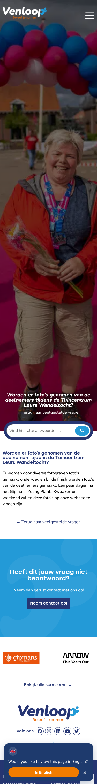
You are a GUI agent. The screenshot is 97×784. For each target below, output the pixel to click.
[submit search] (82, 431)
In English (44, 772)
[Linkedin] (58, 731)
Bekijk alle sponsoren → (48, 685)
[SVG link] (89, 15)
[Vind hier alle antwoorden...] (48, 430)
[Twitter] (77, 731)
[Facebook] (40, 731)
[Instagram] (49, 731)
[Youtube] (67, 731)
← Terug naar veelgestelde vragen (48, 412)
